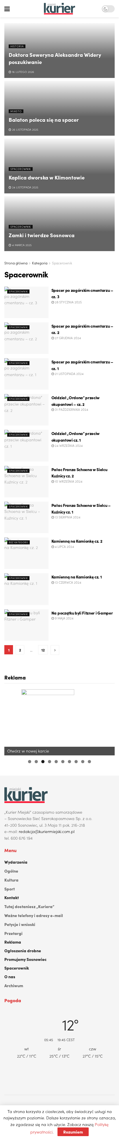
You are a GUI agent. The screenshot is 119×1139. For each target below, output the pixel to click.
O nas (9, 976)
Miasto (16, 111)
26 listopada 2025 (24, 130)
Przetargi (13, 933)
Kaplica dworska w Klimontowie (47, 177)
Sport (9, 889)
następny (107, 720)
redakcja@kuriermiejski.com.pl (47, 831)
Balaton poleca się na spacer (44, 119)
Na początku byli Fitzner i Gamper (82, 613)
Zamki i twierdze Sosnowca (42, 235)
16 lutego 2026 (22, 72)
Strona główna (15, 262)
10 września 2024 (68, 481)
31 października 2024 (71, 409)
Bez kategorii (18, 542)
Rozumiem (73, 1132)
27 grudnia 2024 (67, 337)
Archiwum (13, 985)
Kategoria (39, 262)
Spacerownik (20, 169)
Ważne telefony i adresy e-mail (33, 915)
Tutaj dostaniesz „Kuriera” (29, 906)
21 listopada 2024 (68, 373)
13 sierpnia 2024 (67, 517)
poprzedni (11, 720)
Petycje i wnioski (19, 924)
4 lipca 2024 (64, 546)
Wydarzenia (15, 862)
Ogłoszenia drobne (22, 950)
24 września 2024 (68, 445)
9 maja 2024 (63, 618)
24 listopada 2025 (24, 187)
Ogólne (11, 871)
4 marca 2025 (21, 245)
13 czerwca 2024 (67, 582)
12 (43, 649)
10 (89, 761)
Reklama (12, 942)
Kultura (11, 880)
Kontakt (11, 897)
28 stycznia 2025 (68, 302)
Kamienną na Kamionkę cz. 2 (77, 541)
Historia (17, 46)
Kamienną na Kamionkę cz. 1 (76, 577)
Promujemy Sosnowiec (25, 959)
